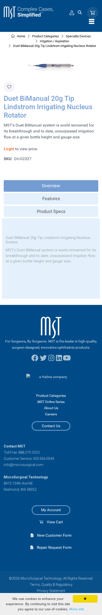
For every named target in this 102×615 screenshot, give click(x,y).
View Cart (53, 522)
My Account (51, 510)
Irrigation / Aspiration (54, 41)
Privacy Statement (51, 591)
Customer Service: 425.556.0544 (29, 459)
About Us (51, 408)
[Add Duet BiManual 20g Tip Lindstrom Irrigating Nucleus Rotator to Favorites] (9, 87)
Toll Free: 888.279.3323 (22, 452)
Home (20, 36)
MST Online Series (51, 402)
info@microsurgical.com (23, 465)
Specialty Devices (78, 36)
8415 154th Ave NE (18, 483)
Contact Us (51, 426)
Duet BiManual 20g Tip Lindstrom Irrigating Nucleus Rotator (54, 46)
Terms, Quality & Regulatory (51, 585)
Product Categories (51, 396)
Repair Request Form (52, 547)
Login (9, 149)
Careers (51, 414)
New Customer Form (52, 535)
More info (76, 609)
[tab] (51, 186)
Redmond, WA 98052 (20, 489)
